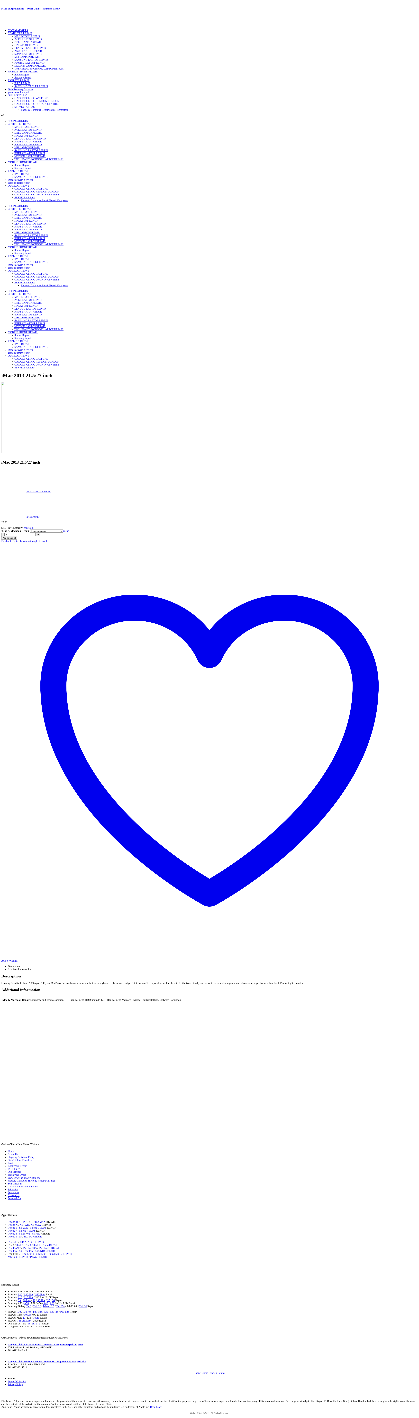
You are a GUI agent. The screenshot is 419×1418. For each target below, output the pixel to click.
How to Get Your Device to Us (24, 1177)
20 (24, 1317)
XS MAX (36, 1224)
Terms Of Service (17, 1381)
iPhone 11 (13, 1221)
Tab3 (28, 1306)
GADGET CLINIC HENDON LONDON (36, 101)
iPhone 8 (12, 1227)
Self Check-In (15, 1183)
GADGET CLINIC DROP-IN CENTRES (36, 104)
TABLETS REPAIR (18, 80)
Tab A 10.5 (48, 1306)
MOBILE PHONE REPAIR (23, 71)
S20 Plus (28, 1294)
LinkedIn (25, 541)
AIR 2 (22, 1242)
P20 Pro (54, 1311)
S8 (34, 1300)
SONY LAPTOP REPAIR (28, 53)
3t (40, 1323)
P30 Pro (27, 1311)
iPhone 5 (12, 1236)
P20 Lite (64, 1311)
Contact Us (13, 1195)
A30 (52, 1303)
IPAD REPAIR (22, 83)
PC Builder (13, 1168)
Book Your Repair (17, 1166)
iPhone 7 (12, 1230)
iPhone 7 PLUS (27, 1230)
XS (21, 1224)
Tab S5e (60, 1306)
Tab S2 (37, 1306)
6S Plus (36, 1233)
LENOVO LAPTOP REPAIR (30, 48)
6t (29, 1323)
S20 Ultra (40, 1294)
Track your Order (17, 1174)
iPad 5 (36, 1245)
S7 (48, 1300)
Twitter (15, 541)
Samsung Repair (22, 77)
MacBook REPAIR (18, 1256)
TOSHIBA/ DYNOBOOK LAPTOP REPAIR (39, 68)
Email (44, 541)
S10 (20, 1297)
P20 (46, 1311)
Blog (10, 1163)
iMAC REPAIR (38, 1256)
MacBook (29, 527)
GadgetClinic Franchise (20, 1160)
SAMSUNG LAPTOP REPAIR (31, 59)
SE (25, 1236)
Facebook (6, 541)
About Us (13, 1154)
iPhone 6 (12, 1233)
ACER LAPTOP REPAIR (28, 39)
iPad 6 (28, 1245)
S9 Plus (27, 1300)
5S (20, 1236)
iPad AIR (13, 1242)
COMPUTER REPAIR (20, 33)
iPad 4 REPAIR (50, 1245)
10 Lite (27, 1314)
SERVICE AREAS (24, 106)
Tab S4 (83, 1306)
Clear (66, 531)
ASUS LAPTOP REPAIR (28, 51)
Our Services (14, 1171)
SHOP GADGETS (18, 30)
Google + (35, 541)
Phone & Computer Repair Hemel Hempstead (44, 109)
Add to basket (9, 538)
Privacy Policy (15, 1384)
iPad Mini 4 (28, 1254)
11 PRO (24, 1221)
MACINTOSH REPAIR (27, 36)
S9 (19, 1300)
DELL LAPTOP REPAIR (28, 42)
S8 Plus (41, 1300)
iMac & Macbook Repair (15, 531)
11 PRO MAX (38, 1221)
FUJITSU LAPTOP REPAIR (29, 62)
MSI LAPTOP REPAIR (27, 56)
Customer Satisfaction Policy (23, 1186)
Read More (156, 1407)
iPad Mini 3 (42, 1254)
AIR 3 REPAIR (36, 1242)
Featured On (14, 1198)
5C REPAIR (35, 1236)
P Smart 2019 (24, 1320)
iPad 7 (19, 1245)
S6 (53, 1300)
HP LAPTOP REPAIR (26, 45)
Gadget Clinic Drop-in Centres (209, 1373)
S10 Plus (28, 1297)
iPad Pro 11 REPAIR (50, 1248)
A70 (26, 1303)
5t (33, 1323)
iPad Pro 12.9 (15, 1251)
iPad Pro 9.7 (14, 1248)
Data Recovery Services (20, 89)
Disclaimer (13, 1192)
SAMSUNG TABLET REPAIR (31, 86)
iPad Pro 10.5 (30, 1248)
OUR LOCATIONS (18, 95)
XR (27, 1224)
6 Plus (22, 1233)
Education (13, 1189)
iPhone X (13, 1224)
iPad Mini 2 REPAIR (61, 1254)
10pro (36, 1317)
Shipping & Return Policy (21, 1157)
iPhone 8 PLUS (38, 1227)
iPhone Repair (21, 74)
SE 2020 (23, 1227)
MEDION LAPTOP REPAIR (30, 65)
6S (28, 1233)
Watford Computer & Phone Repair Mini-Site (31, 1180)
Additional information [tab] (19, 969)
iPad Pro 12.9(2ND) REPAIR (39, 1251)
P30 (19, 1311)
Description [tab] (14, 966)
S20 (20, 1294)
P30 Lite (37, 1311)
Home (11, 1151)
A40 (45, 1303)
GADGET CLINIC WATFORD (31, 98)
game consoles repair (18, 92)
